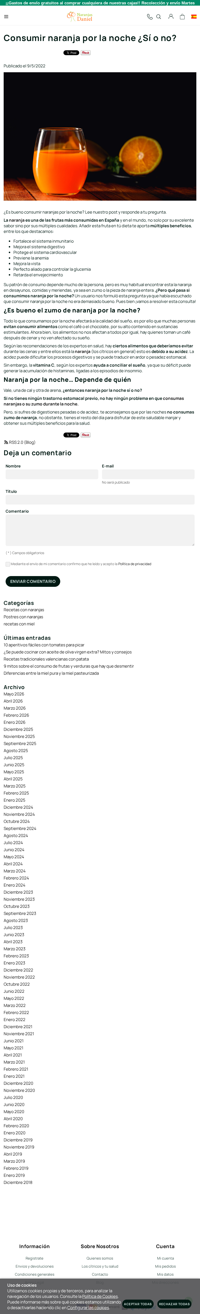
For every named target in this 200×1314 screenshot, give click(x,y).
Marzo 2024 (15, 871)
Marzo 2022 (15, 1005)
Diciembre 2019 (18, 1140)
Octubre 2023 (17, 906)
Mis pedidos (165, 1266)
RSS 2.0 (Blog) (22, 442)
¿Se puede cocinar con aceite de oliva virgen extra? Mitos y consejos (68, 652)
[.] (150, 17)
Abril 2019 (13, 1154)
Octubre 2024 (17, 821)
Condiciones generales (34, 1274)
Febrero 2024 (16, 878)
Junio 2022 (14, 991)
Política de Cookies (100, 1296)
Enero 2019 (14, 1175)
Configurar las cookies (88, 1307)
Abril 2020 (13, 1118)
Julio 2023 (13, 927)
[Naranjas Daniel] (79, 16)
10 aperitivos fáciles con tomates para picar (44, 645)
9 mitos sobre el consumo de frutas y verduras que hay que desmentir (69, 666)
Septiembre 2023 (20, 913)
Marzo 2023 (14, 949)
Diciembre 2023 (18, 892)
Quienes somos (100, 1258)
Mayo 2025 (14, 772)
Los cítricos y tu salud (100, 1266)
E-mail (108, 466)
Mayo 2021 (13, 1048)
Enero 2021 (14, 1076)
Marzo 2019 (14, 1161)
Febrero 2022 (16, 1012)
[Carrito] (182, 16)
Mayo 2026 (14, 694)
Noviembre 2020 (19, 1090)
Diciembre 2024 (18, 807)
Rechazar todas (174, 1304)
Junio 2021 (14, 1041)
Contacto (100, 1274)
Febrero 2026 (16, 715)
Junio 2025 (14, 764)
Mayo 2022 (14, 998)
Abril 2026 (13, 701)
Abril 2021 (13, 1055)
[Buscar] (159, 16)
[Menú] (6, 16)
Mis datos (165, 1274)
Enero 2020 (14, 1133)
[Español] (194, 16)
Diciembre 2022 (18, 970)
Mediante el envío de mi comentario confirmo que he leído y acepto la (80, 563)
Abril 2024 (13, 864)
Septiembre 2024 (20, 828)
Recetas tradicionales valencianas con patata (46, 659)
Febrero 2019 (16, 1168)
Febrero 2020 (16, 1125)
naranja (17, 220)
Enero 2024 (14, 885)
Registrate (34, 1258)
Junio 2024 (14, 849)
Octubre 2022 (17, 984)
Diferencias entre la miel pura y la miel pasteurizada (51, 673)
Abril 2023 (13, 941)
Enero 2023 (14, 963)
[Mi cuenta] (171, 16)
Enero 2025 (14, 800)
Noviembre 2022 (19, 977)
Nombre (13, 466)
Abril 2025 (13, 779)
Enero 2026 (15, 722)
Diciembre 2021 (18, 1026)
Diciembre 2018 (18, 1182)
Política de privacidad (134, 563)
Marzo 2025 (15, 786)
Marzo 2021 (14, 1062)
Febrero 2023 (16, 956)
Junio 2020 (14, 1104)
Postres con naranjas (23, 617)
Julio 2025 (13, 757)
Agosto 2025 (16, 750)
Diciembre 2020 (18, 1083)
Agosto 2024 (16, 835)
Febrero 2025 (16, 793)
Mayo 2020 (14, 1111)
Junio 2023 (14, 934)
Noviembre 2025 (19, 736)
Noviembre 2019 (19, 1147)
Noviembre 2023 (19, 899)
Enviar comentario (33, 581)
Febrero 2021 (16, 1069)
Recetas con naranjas (24, 609)
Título (11, 491)
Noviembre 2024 (19, 814)
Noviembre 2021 (19, 1033)
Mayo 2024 (14, 856)
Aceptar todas (138, 1304)
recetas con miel (19, 624)
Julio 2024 (13, 842)
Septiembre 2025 (20, 743)
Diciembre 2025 (18, 729)
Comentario (17, 511)
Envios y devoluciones (35, 1266)
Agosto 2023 (16, 920)
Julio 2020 (13, 1097)
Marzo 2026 (15, 708)
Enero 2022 (14, 1019)
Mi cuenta (165, 1258)
